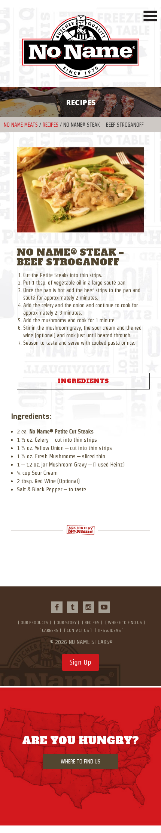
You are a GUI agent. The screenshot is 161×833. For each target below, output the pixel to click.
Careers (50, 630)
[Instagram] (88, 607)
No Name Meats (21, 125)
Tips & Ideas (109, 630)
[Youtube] (104, 607)
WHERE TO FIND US (80, 762)
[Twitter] (72, 607)
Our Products (34, 622)
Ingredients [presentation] (83, 381)
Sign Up (80, 662)
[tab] (83, 381)
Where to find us (125, 622)
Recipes (50, 125)
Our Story (66, 622)
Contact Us (78, 630)
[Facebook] (57, 607)
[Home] (80, 51)
